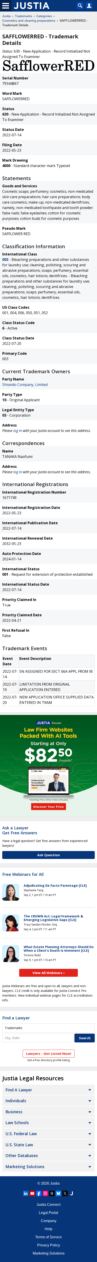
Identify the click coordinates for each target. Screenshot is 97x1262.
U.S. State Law (19, 1144)
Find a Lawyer (16, 1018)
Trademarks (23, 16)
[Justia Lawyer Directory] (71, 1193)
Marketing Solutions (24, 1166)
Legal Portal (48, 1213)
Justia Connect (48, 1204)
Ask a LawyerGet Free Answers (19, 830)
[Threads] (52, 1193)
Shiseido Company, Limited (25, 384)
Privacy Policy (48, 1245)
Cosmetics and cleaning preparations (28, 20)
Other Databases (21, 1155)
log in (17, 430)
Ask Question (48, 855)
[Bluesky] (58, 1193)
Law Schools (17, 1122)
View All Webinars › (48, 972)
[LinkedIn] (25, 1193)
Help (48, 1229)
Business (13, 1111)
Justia (6, 16)
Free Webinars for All (23, 874)
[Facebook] (39, 1193)
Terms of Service (48, 1237)
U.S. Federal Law (21, 1133)
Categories (44, 16)
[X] (65, 1193)
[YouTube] (32, 1193)
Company (48, 1221)
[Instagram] (45, 1193)
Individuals (15, 1100)
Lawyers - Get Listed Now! (48, 1053)
